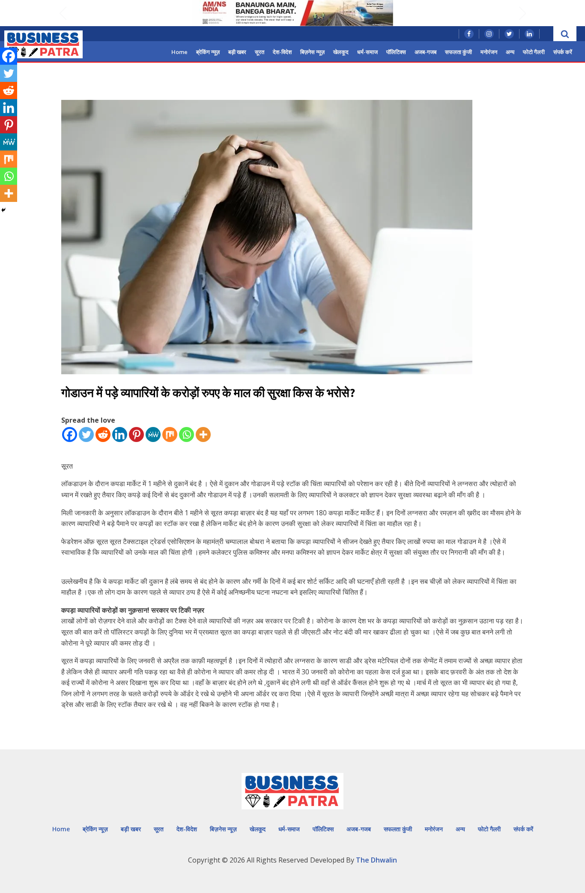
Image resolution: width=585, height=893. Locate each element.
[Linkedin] (119, 434)
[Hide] (3, 210)
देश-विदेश (282, 52)
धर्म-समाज (367, 52)
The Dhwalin (376, 860)
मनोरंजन (489, 52)
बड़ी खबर (237, 52)
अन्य (510, 52)
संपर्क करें (562, 52)
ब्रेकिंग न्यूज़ (208, 52)
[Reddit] (103, 434)
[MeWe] (153, 434)
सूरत (259, 52)
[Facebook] (69, 434)
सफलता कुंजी (458, 52)
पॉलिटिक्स (396, 52)
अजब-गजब (425, 52)
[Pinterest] (136, 434)
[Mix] (169, 434)
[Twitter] (86, 434)
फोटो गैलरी (534, 52)
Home (179, 52)
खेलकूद (341, 52)
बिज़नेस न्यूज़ (312, 52)
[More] (203, 434)
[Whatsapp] (186, 434)
